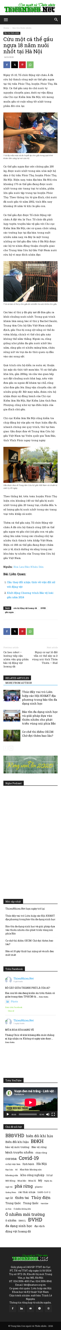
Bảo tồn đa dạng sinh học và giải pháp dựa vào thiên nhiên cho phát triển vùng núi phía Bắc (40, 717)
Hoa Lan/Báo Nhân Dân (28, 566)
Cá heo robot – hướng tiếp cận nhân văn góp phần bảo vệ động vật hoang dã (16, 659)
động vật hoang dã (18, 1231)
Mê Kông (10, 1180)
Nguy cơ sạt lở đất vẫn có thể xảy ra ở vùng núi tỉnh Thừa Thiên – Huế (45, 657)
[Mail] (30, 1308)
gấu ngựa (9, 612)
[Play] (7, 1114)
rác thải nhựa (26, 1192)
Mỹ (40, 1180)
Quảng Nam (10, 1192)
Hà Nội (41, 1164)
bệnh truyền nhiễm (19, 1152)
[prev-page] (5, 748)
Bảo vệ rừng (39, 1147)
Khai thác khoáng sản (31, 1169)
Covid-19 (29, 1158)
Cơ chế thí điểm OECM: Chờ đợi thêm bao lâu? (38, 734)
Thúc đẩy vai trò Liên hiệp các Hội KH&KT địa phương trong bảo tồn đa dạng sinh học (39, 697)
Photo (14, 1001)
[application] (30, 1102)
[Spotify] (39, 1308)
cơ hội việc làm (12, 1164)
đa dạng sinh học (18, 1226)
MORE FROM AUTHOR (18, 682)
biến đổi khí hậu (39, 1136)
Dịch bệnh (28, 1164)
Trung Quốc (13, 1203)
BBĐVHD (14, 1135)
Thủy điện (40, 1197)
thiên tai (22, 1197)
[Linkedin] (21, 1308)
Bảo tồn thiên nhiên (21, 28)
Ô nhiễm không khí (22, 1209)
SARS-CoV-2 (43, 1192)
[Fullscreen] (53, 1114)
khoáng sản (11, 1175)
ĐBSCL (22, 1220)
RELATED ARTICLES (17, 678)
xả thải (8, 1209)
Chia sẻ (11, 1011)
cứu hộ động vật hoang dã (25, 608)
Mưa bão (21, 1180)
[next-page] (11, 748)
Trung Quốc (30, 1203)
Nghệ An (48, 1180)
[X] (14, 64)
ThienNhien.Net (24, 978)
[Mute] (47, 1114)
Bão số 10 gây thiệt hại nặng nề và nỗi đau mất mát (29, 953)
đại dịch (39, 1226)
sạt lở (9, 1198)
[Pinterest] (22, 64)
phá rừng (24, 1186)
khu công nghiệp (32, 1175)
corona (11, 1158)
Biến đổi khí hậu (17, 1142)
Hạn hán (9, 1169)
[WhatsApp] (30, 64)
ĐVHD (43, 608)
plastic (39, 1186)
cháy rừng (41, 1152)
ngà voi (8, 1187)
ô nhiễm (10, 1220)
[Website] (48, 1308)
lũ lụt (49, 1175)
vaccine (44, 1203)
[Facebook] (6, 64)
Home (6, 28)
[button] (5, 19)
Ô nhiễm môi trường (25, 1214)
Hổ (16, 1169)
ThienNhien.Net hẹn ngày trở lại (25, 908)
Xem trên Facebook (13, 1007)
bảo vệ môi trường (17, 1147)
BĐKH (37, 1141)
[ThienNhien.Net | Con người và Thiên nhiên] (30, 8)
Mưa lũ (32, 1180)
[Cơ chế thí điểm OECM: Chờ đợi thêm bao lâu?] (11, 735)
